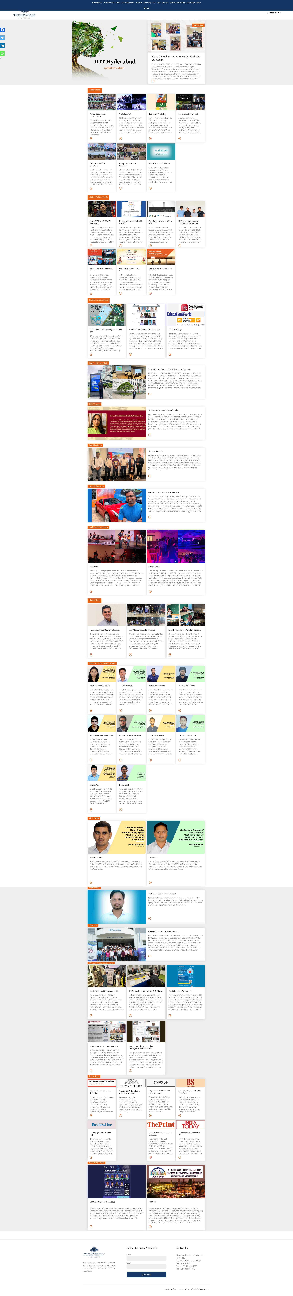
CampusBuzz (97, 3)
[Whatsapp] (2, 52)
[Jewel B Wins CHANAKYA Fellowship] (102, 209)
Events (146, 8)
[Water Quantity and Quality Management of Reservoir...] (146, 1031)
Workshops (191, 3)
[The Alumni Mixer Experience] (146, 615)
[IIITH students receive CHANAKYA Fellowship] (190, 209)
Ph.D (158, 3)
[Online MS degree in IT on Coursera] (161, 1124)
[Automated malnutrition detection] (102, 1083)
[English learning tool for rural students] (161, 1083)
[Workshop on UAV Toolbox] (186, 976)
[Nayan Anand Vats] (161, 674)
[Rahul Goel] (131, 773)
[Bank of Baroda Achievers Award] (102, 257)
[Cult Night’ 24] (131, 102)
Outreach (139, 3)
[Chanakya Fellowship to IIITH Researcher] (131, 1083)
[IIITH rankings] (186, 315)
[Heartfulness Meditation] (161, 151)
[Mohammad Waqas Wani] (131, 723)
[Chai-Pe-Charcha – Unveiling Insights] (186, 615)
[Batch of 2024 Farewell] (190, 102)
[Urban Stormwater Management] (107, 1031)
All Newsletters (273, 13)
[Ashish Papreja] (131, 674)
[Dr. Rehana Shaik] (117, 464)
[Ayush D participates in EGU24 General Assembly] (117, 382)
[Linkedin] (2, 44)
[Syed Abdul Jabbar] (190, 674)
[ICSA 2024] (176, 1181)
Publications (181, 3)
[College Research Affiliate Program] (117, 944)
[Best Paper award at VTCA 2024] (161, 209)
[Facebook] (2, 28)
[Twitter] (2, 36)
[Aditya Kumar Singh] (190, 723)
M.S (154, 3)
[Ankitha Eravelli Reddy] (102, 674)
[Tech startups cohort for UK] (190, 1124)
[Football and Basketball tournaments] (131, 257)
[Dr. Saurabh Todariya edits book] (117, 907)
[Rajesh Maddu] (117, 837)
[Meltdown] (117, 546)
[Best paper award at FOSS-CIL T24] (131, 209)
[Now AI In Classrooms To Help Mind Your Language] (176, 36)
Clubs (118, 3)
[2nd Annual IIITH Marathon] (102, 151)
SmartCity (147, 3)
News (199, 3)
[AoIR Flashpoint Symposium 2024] (107, 976)
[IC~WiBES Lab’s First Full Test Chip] (146, 315)
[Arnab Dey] (102, 773)
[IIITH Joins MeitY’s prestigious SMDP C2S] (107, 315)
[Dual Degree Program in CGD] (102, 1124)
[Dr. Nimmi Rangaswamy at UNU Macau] (146, 976)
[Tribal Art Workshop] (161, 102)
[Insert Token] (176, 546)
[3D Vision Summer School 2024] (117, 1181)
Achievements (109, 3)
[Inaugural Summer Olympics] (131, 151)
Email (129, 1263)
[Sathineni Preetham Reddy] (102, 723)
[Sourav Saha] (176, 837)
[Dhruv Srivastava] (161, 723)
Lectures (165, 3)
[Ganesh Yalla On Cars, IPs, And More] (117, 505)
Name (129, 1255)
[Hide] (1, 58)
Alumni (172, 3)
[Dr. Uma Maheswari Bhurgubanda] (117, 423)
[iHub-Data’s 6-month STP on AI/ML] (190, 1083)
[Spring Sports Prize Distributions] (102, 102)
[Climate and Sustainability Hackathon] (161, 257)
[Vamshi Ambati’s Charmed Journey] (107, 615)
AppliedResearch (128, 3)
